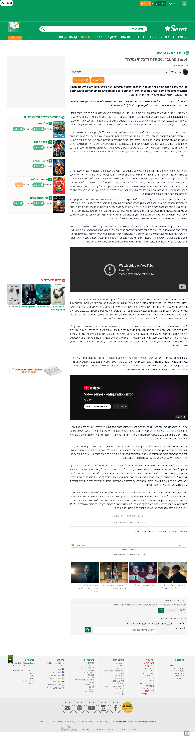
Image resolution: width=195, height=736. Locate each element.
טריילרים (151, 670)
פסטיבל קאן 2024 (147, 693)
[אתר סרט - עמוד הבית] (175, 30)
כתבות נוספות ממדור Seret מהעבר (129, 522)
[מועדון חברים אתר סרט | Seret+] (67, 713)
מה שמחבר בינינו (39, 197)
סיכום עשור (150, 686)
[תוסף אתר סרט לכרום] (79, 713)
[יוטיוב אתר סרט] (91, 713)
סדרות (151, 680)
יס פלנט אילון (179, 675)
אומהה (91, 687)
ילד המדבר (90, 682)
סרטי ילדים (150, 675)
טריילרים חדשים (51, 280)
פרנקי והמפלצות (39, 160)
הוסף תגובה (81, 80)
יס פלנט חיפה (179, 673)
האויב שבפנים (89, 691)
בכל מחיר (90, 665)
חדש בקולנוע (149, 665)
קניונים (32, 673)
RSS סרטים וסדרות (54, 688)
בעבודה (91, 689)
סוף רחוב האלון (118, 693)
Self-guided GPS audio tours (23, 663)
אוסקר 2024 (149, 691)
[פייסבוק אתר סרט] (115, 713)
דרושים (84, 721)
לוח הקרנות (66, 36)
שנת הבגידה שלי (88, 672)
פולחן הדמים (119, 663)
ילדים (99, 36)
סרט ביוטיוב (56, 681)
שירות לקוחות (109, 721)
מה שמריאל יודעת (87, 667)
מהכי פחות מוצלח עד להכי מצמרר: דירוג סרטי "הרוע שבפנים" (88, 588)
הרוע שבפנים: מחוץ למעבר (114, 670)
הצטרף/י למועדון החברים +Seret (142, 721)
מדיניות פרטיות (57, 721)
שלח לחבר (98, 80)
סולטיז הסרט (41, 142)
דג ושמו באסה (119, 675)
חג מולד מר (120, 688)
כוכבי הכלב (120, 668)
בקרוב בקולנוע (148, 668)
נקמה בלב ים (119, 678)
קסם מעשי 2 (89, 684)
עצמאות (91, 675)
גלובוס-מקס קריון (178, 678)
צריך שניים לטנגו (118, 681)
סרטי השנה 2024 (147, 688)
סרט (116, 729)
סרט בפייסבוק (56, 669)
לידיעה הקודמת (135, 515)
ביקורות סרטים (148, 673)
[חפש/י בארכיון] (88, 629)
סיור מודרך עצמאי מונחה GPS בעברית (23, 666)
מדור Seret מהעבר (180, 65)
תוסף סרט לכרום (54, 684)
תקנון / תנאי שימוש (72, 721)
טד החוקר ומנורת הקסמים (84, 679)
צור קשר (99, 721)
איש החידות (90, 677)
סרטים (151, 678)
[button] (6, 3)
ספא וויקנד (120, 673)
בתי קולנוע (180, 663)
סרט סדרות (56, 672)
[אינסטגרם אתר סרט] (103, 713)
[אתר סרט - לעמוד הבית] (10, 663)
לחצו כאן (143, 554)
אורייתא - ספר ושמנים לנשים (24, 670)
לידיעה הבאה (120, 515)
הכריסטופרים (14, 306)
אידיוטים (91, 663)
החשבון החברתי (28, 306)
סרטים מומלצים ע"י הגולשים (42, 117)
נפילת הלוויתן (43, 306)
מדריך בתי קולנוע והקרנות (174, 665)
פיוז (123, 691)
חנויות (32, 678)
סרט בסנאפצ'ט (55, 678)
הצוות (91, 721)
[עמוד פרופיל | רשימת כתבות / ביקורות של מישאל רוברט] (185, 71)
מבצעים (86, 36)
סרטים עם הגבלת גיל (146, 683)
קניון (33, 675)
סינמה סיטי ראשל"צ (176, 670)
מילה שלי (43, 123)
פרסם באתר (121, 721)
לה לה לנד (120, 665)
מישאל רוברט (179, 531)
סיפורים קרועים (88, 670)
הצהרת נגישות (44, 721)
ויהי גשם (121, 683)
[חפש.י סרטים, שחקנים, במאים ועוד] (42, 29)
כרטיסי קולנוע (149, 663)
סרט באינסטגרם (55, 675)
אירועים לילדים (29, 680)
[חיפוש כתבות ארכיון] (161, 610)
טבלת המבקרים (15, 37)
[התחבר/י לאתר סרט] (184, 3)
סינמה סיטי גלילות (177, 668)
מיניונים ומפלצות (39, 179)
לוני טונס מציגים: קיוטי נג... (114, 686)
